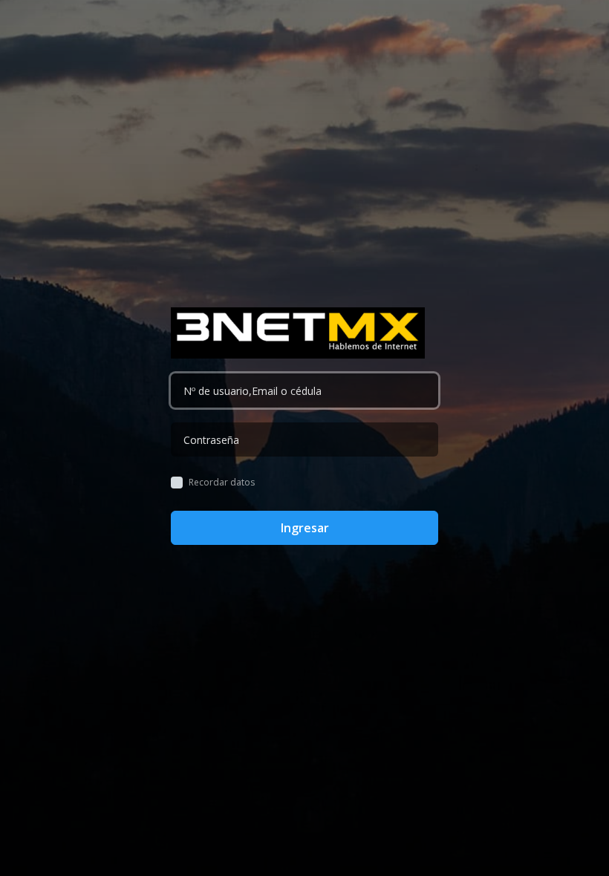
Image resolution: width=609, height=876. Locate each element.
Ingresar (305, 528)
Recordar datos (222, 482)
